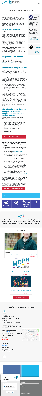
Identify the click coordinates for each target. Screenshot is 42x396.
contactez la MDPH (22, 173)
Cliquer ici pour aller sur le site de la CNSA (34, 39)
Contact (21, 384)
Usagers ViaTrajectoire (18, 151)
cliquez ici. (16, 325)
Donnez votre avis (21, 382)
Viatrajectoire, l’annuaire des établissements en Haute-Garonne (37, 50)
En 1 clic (6, 196)
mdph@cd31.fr (5, 345)
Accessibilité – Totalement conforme (21, 393)
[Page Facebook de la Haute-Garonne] (11, 371)
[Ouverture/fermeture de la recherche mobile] (35, 2)
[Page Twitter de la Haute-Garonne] (30, 371)
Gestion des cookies (21, 391)
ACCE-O (9, 331)
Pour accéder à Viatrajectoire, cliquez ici (14, 136)
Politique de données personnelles (21, 388)
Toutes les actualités (21, 297)
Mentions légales (21, 386)
